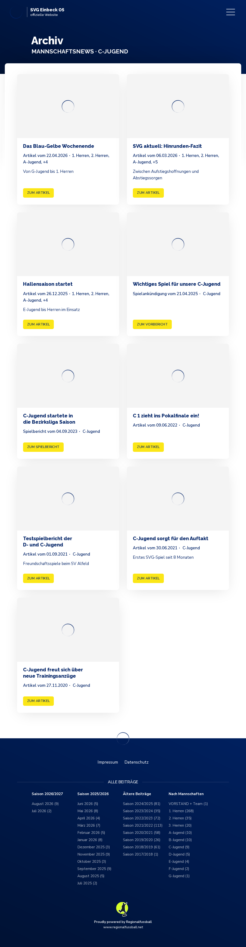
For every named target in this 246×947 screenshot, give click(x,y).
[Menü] (230, 12)
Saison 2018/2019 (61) (141, 847)
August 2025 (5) (91, 876)
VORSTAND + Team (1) (188, 803)
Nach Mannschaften (186, 794)
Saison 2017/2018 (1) (140, 854)
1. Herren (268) (181, 811)
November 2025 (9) (93, 854)
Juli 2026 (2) (42, 811)
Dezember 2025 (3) (93, 847)
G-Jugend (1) (179, 876)
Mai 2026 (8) (87, 811)
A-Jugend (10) (180, 832)
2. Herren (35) (180, 818)
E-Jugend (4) (179, 861)
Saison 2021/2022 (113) (143, 825)
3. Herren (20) (180, 825)
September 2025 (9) (94, 868)
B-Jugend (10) (180, 839)
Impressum (108, 762)
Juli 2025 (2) (87, 883)
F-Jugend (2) (179, 868)
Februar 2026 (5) (91, 832)
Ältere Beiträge (137, 794)
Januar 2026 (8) (90, 839)
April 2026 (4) (88, 818)
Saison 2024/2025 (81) (141, 803)
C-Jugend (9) (179, 847)
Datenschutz (136, 762)
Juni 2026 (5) (87, 803)
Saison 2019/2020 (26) (141, 839)
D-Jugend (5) (179, 854)
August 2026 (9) (45, 803)
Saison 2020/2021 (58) (141, 832)
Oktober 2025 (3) (91, 861)
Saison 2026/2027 (47, 794)
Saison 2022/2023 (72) (141, 818)
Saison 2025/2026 (93, 794)
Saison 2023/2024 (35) (141, 811)
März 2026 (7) (88, 825)
